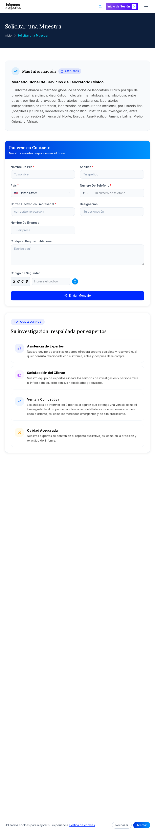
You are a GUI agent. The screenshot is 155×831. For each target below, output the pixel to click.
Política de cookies (82, 825)
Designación (89, 204)
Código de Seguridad (26, 273)
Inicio (8, 35)
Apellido (86, 167)
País (15, 185)
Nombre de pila (23, 167)
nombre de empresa (25, 222)
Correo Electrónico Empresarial (33, 204)
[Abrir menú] (146, 6)
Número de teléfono (95, 185)
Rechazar (121, 825)
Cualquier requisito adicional (31, 241)
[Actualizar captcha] (75, 281)
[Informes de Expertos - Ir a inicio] (13, 6)
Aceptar (141, 825)
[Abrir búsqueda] (100, 6)
